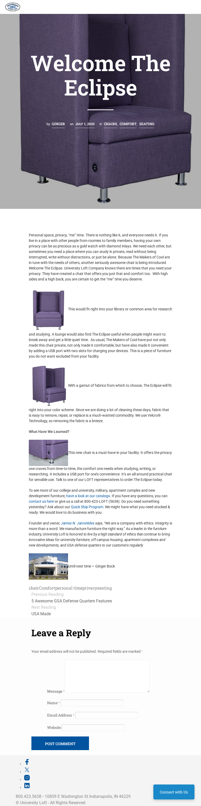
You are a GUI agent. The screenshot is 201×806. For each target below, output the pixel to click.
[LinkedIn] (27, 787)
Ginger (58, 123)
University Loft (33, 802)
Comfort (128, 123)
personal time (68, 588)
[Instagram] (27, 779)
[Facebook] (27, 764)
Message (56, 691)
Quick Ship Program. (87, 507)
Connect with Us (174, 791)
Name (53, 702)
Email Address (60, 715)
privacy (89, 588)
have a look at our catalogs (88, 496)
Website (54, 727)
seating (104, 588)
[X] (27, 772)
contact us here (42, 501)
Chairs (110, 123)
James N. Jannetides (77, 523)
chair (34, 588)
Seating (146, 123)
